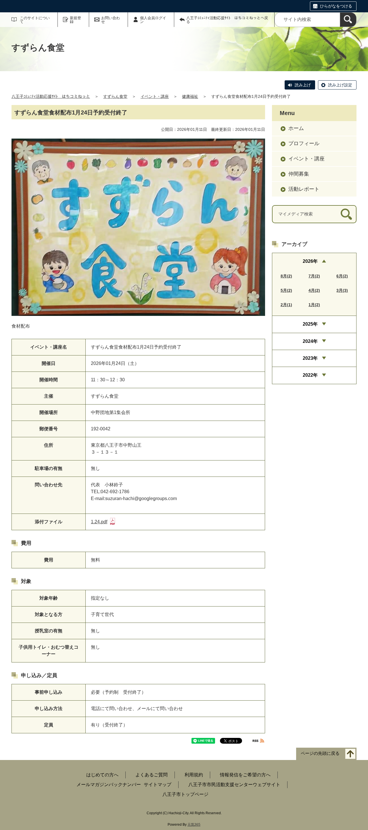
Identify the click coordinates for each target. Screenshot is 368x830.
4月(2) (314, 290)
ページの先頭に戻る (320, 753)
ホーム (296, 128)
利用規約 (194, 774)
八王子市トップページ (185, 794)
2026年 (310, 261)
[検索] (348, 19)
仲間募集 (298, 174)
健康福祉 (190, 96)
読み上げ (303, 85)
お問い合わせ (110, 20)
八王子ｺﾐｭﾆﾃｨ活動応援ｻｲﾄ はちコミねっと (51, 96)
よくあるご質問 (151, 774)
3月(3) (342, 290)
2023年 (310, 358)
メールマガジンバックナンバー (108, 784)
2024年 (310, 341)
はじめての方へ (102, 774)
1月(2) (314, 304)
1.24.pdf (99, 521)
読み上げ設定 (340, 85)
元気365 (193, 825)
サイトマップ (157, 784)
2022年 (310, 375)
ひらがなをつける (336, 6)
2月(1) (286, 304)
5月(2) (286, 290)
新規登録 (75, 20)
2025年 (310, 324)
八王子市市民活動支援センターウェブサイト (234, 784)
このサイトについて (35, 20)
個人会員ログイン (153, 20)
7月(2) (314, 276)
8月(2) (286, 276)
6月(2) (342, 276)
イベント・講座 (155, 96)
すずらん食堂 (115, 96)
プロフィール (303, 143)
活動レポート (303, 189)
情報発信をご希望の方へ (245, 774)
